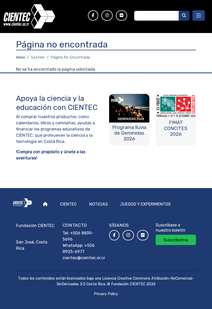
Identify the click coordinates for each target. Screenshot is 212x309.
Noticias (98, 204)
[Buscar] (184, 16)
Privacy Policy (106, 294)
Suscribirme (175, 239)
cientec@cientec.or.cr (84, 257)
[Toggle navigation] (198, 15)
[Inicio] (42, 16)
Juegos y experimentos (145, 204)
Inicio (20, 57)
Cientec (68, 204)
